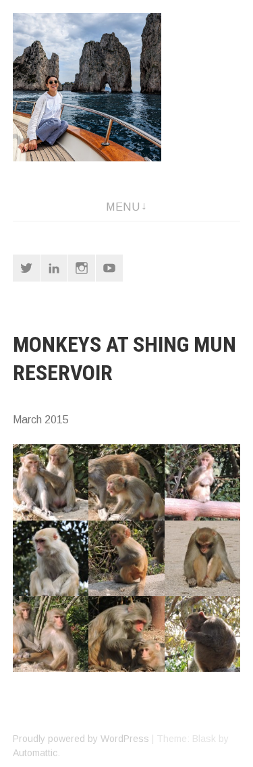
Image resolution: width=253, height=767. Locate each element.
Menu (123, 207)
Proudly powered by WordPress (81, 738)
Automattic (35, 752)
